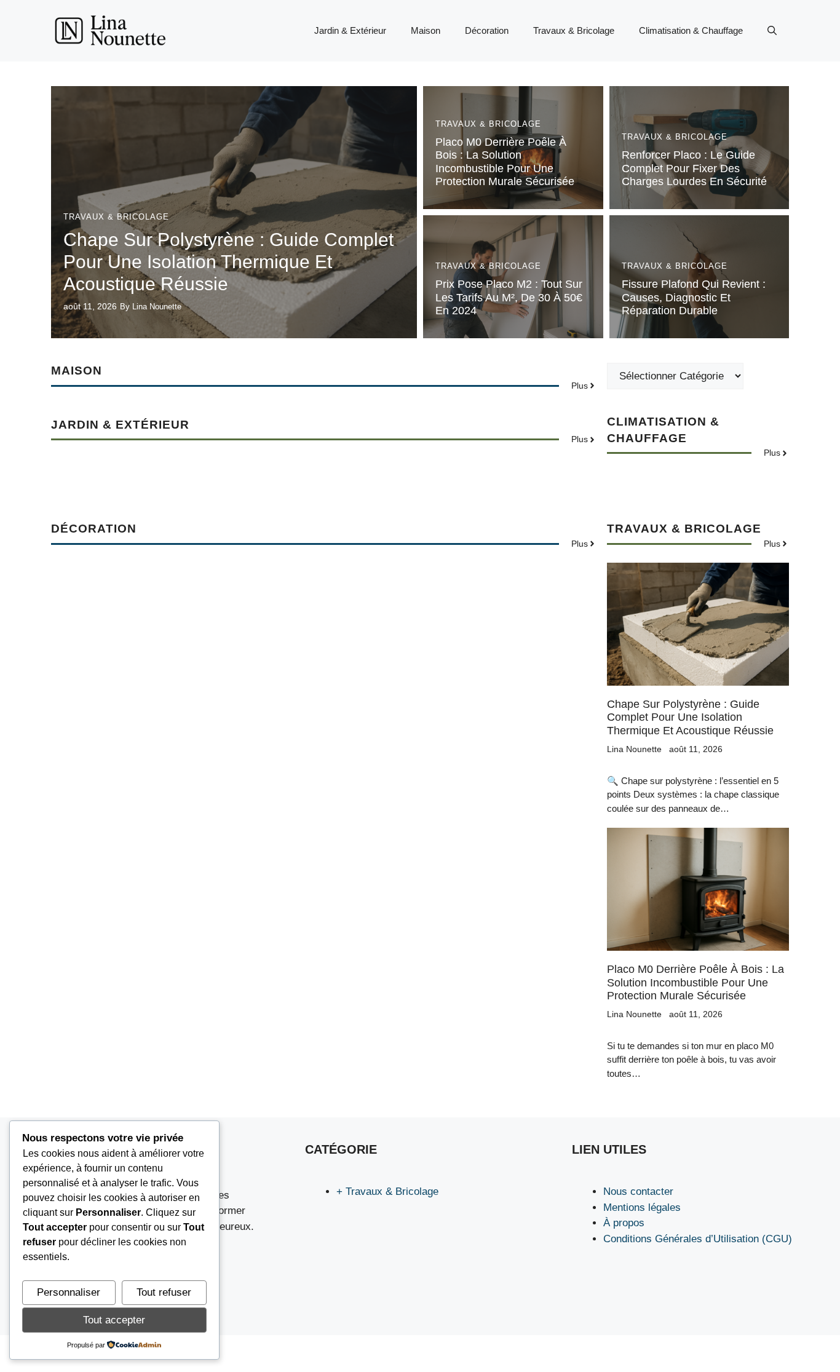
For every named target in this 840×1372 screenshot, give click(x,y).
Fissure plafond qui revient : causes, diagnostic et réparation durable (694, 297)
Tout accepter (114, 1320)
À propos (623, 1223)
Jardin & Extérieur (350, 30)
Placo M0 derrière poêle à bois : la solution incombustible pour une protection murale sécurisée (504, 162)
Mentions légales (642, 1207)
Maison (425, 30)
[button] (772, 30)
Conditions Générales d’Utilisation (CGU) (697, 1239)
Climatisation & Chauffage (691, 30)
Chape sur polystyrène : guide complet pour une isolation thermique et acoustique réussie (228, 261)
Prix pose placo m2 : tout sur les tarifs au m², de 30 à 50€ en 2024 (508, 297)
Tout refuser (164, 1292)
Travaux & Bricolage (573, 30)
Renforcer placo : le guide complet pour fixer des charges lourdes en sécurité (694, 168)
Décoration (487, 30)
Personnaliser (68, 1292)
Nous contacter (638, 1191)
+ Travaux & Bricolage (387, 1191)
